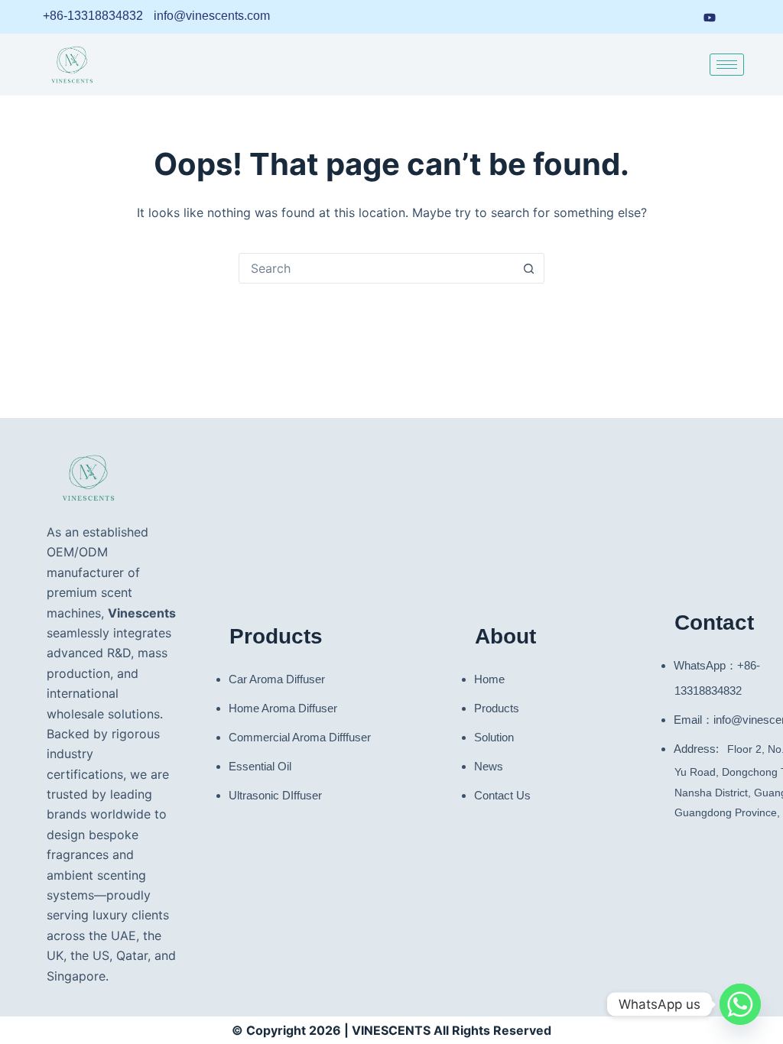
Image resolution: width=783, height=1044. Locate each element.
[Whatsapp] (740, 1004)
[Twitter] (739, 17)
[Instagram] (679, 17)
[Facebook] (651, 17)
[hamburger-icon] (727, 64)
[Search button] (528, 268)
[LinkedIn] (623, 17)
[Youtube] (709, 16)
